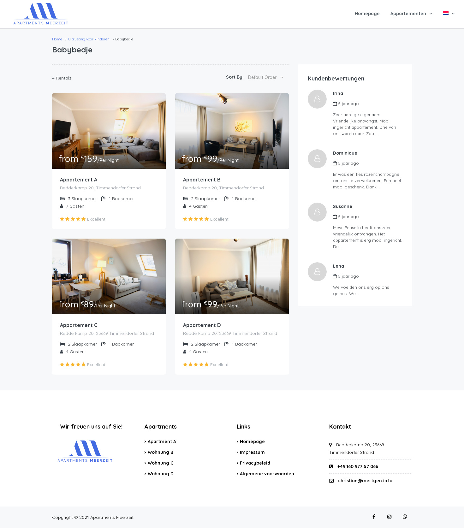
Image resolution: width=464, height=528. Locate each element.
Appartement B (202, 179)
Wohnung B (160, 452)
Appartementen (408, 13)
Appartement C (78, 325)
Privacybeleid (255, 463)
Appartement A (78, 179)
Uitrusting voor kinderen (89, 39)
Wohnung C (160, 463)
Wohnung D (161, 474)
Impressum (252, 452)
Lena (338, 266)
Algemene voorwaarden (267, 474)
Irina (338, 93)
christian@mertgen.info (365, 481)
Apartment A (162, 441)
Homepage (367, 13)
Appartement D (202, 325)
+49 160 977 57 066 (357, 466)
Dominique (345, 153)
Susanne (342, 206)
